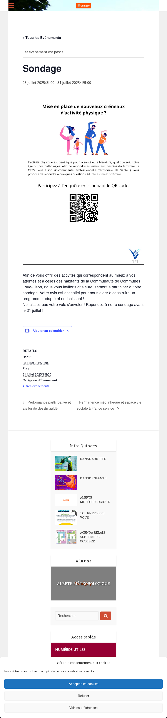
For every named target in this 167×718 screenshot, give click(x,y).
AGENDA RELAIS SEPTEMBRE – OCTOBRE (92, 536)
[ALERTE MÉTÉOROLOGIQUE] (67, 500)
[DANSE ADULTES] (67, 463)
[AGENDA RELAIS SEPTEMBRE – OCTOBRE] (67, 536)
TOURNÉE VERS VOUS (92, 515)
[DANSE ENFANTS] (67, 482)
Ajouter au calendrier (48, 330)
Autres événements (36, 386)
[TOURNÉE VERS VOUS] (67, 517)
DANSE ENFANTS (93, 478)
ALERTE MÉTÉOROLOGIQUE (95, 499)
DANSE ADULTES (93, 459)
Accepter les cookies (84, 684)
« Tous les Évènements (42, 37)
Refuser (83, 696)
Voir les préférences (83, 708)
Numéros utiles (70, 649)
